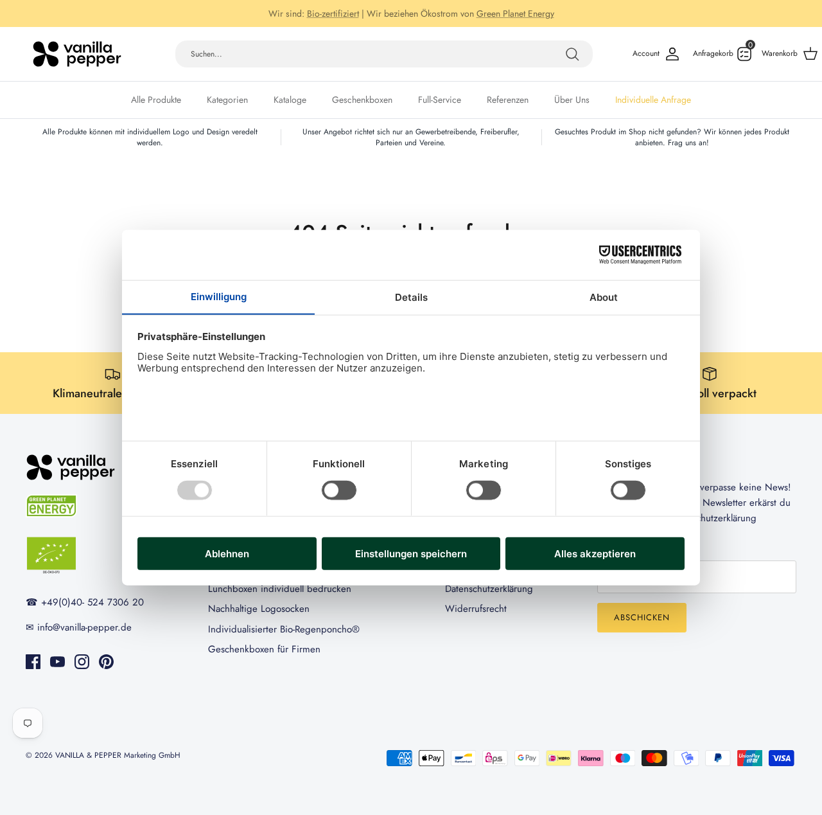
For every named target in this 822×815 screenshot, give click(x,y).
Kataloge (290, 99)
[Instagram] (81, 661)
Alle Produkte (156, 99)
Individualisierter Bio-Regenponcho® (284, 629)
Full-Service (439, 99)
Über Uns (572, 99)
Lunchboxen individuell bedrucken (279, 589)
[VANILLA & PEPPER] (77, 54)
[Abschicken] (572, 54)
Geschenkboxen (362, 99)
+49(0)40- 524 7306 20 (418, 18)
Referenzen (508, 99)
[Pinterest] (106, 661)
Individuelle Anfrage (653, 99)
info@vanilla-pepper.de (525, 18)
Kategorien (227, 99)
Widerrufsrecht (476, 609)
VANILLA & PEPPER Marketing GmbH (117, 755)
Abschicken (642, 617)
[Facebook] (33, 661)
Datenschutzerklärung (489, 589)
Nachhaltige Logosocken (259, 609)
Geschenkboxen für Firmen (264, 649)
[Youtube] (57, 661)
